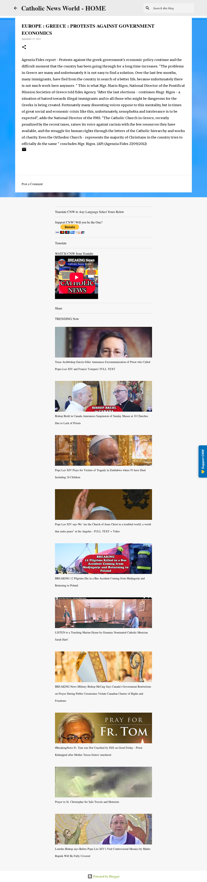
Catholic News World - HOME (63, 8)
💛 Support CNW (203, 461)
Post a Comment (32, 184)
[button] (24, 47)
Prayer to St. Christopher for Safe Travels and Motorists (87, 802)
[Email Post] (24, 150)
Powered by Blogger (105, 876)
